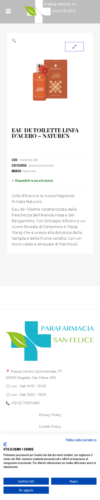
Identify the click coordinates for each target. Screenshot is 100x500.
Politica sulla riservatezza (81, 439)
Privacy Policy (50, 415)
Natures (29, 171)
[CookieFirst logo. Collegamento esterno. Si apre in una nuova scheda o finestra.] (5, 444)
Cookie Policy (50, 426)
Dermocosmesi (41, 165)
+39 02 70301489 (25, 403)
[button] (50, 40)
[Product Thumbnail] (74, 46)
